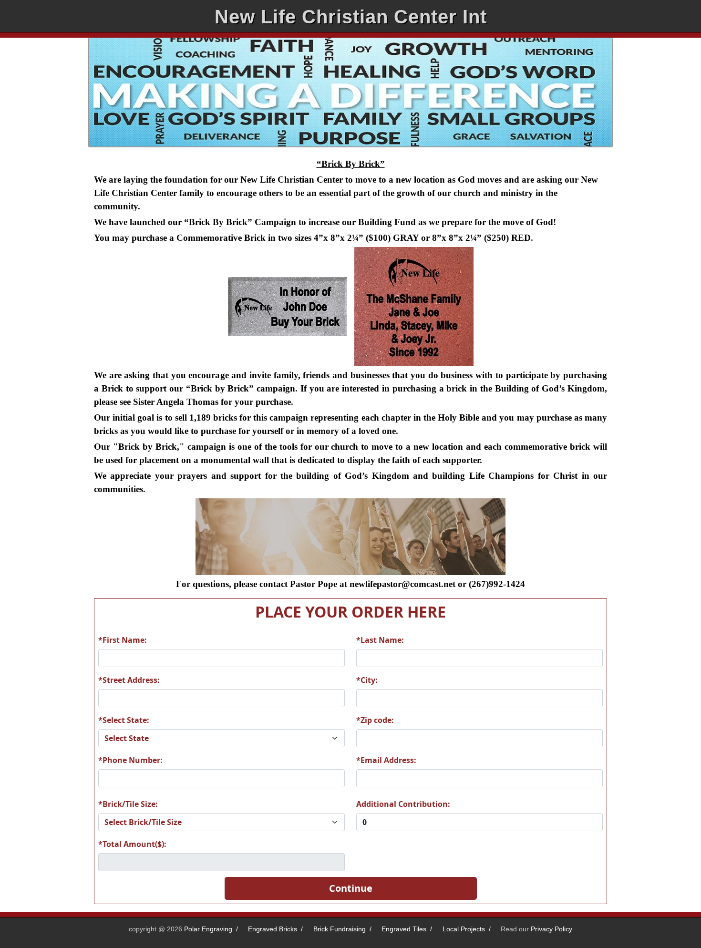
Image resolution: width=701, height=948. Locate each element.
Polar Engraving (208, 929)
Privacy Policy (551, 929)
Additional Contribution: (403, 804)
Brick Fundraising (339, 929)
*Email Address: (386, 760)
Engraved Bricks (272, 929)
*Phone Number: (130, 760)
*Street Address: (129, 680)
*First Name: (122, 640)
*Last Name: (380, 640)
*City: (367, 680)
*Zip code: (375, 720)
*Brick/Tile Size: (128, 804)
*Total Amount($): (132, 844)
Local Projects (464, 929)
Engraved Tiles (403, 929)
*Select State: (123, 720)
